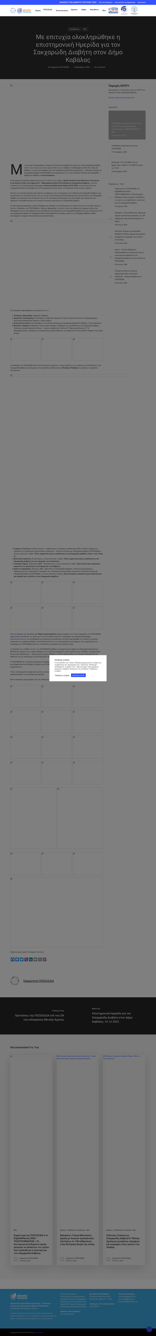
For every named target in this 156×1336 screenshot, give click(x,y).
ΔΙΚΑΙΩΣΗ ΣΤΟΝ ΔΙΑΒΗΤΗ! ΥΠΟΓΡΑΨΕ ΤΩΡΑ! (78, 2)
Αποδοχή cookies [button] (78, 675)
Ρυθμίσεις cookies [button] (62, 675)
